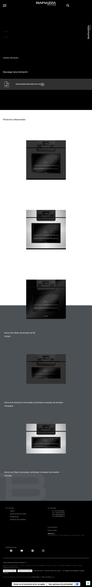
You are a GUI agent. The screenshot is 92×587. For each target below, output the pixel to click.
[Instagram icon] (28, 42)
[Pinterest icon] (32, 551)
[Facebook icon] (14, 42)
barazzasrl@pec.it (60, 516)
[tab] (11, 58)
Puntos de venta (52, 530)
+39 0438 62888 (59, 511)
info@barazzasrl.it (60, 514)
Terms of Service (46, 577)
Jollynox (12, 511)
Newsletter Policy (38, 570)
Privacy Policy (35, 577)
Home (7, 14)
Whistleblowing (14, 517)
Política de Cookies (9, 570)
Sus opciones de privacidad (61, 584)
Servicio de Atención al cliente (18, 514)
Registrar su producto (17, 30)
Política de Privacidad (25, 570)
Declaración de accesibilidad (18, 519)
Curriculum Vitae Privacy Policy (52, 570)
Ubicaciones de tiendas (17, 35)
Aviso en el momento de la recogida (29, 584)
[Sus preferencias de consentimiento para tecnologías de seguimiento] (88, 583)
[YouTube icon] (22, 551)
